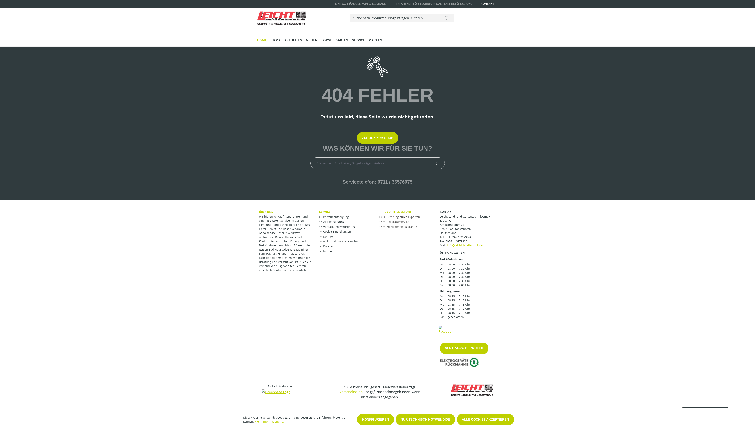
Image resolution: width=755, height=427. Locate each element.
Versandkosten (351, 391)
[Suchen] (447, 18)
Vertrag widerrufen (464, 348)
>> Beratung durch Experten (401, 217)
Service (324, 212)
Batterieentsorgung (335, 217)
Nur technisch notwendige (425, 419)
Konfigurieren (375, 419)
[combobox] (395, 18)
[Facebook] (446, 329)
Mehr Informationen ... (270, 421)
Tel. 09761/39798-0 (458, 237)
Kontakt (487, 3)
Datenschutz (331, 246)
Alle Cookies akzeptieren (485, 419)
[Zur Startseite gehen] (281, 17)
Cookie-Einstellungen (336, 231)
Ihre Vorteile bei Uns (395, 212)
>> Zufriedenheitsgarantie (400, 227)
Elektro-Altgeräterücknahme (341, 241)
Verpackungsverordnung (339, 227)
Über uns (266, 212)
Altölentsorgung (333, 222)
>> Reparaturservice (396, 222)
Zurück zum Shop (377, 138)
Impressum (330, 251)
